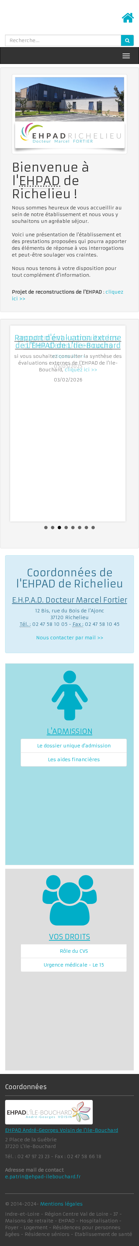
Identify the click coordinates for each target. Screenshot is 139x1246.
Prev (20, 423)
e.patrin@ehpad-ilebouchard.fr (43, 1177)
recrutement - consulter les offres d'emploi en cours (68, 341)
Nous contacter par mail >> (69, 638)
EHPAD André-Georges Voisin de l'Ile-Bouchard (61, 1130)
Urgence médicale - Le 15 (74, 965)
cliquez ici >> (81, 370)
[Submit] (127, 40)
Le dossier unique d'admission (74, 746)
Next (118, 423)
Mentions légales (61, 1204)
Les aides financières (74, 759)
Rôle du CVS (74, 951)
